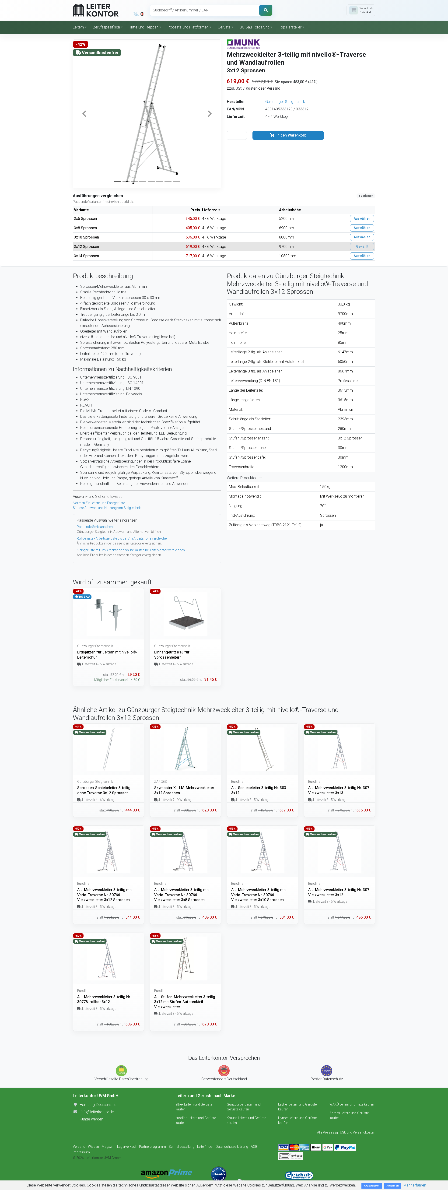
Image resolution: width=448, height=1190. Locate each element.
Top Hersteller (290, 27)
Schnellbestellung (181, 1146)
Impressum (81, 1152)
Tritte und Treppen (143, 27)
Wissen (93, 1146)
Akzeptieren (371, 1185)
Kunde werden (91, 1119)
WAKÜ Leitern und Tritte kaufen (351, 1104)
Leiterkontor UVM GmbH (103, 1158)
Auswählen (362, 218)
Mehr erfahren (414, 1185)
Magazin (108, 1146)
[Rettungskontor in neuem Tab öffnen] (142, 14)
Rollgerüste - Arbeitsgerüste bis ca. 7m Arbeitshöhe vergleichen (122, 538)
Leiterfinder (205, 1146)
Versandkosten (364, 1132)
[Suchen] (265, 10)
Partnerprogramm (152, 1146)
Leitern (78, 27)
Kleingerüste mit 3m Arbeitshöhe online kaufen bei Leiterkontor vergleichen (131, 550)
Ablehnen (393, 1185)
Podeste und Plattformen (188, 27)
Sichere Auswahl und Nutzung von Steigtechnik (107, 508)
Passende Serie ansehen (95, 527)
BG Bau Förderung (255, 27)
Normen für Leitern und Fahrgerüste (99, 503)
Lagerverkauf (126, 1146)
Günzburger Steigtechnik (285, 101)
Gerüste (224, 27)
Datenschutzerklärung (232, 1146)
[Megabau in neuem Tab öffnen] (136, 14)
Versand (79, 1146)
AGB (254, 1146)
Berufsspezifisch (106, 27)
